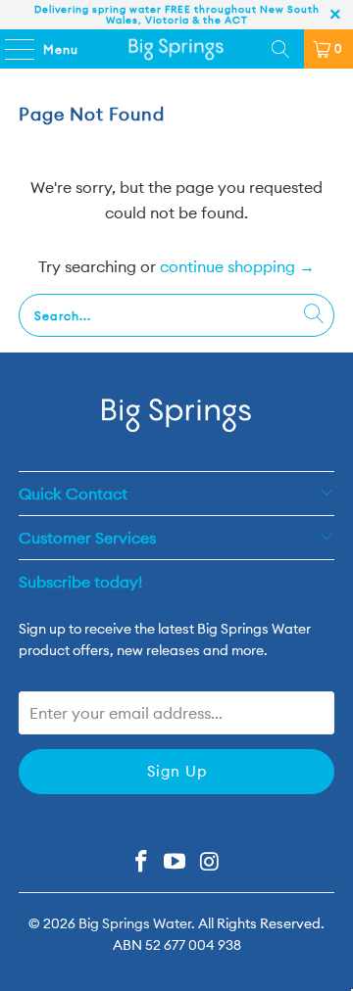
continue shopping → (237, 266)
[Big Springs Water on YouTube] (175, 863)
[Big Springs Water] (176, 49)
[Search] (280, 49)
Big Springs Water (134, 923)
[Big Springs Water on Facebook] (141, 863)
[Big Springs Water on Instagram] (210, 863)
